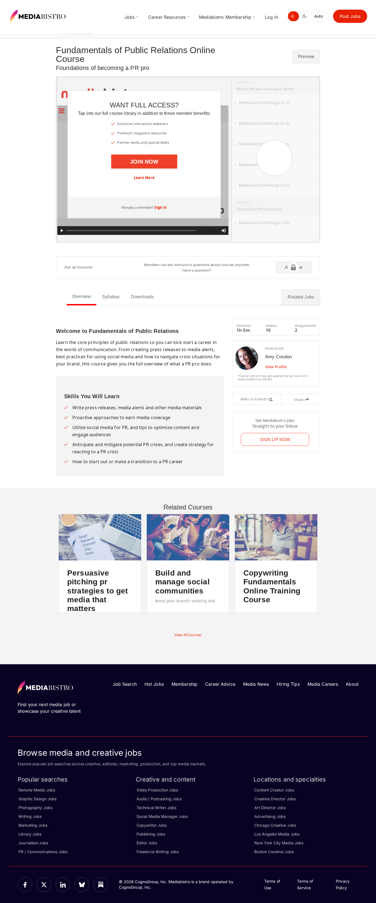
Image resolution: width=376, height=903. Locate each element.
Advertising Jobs (269, 816)
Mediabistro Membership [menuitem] (225, 17)
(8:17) (264, 103)
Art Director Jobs (270, 807)
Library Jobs (30, 834)
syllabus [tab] (110, 296)
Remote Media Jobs (36, 790)
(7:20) (264, 144)
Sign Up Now (275, 439)
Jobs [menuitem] (129, 17)
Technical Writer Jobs (156, 807)
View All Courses (188, 634)
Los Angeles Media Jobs (276, 834)
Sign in (160, 207)
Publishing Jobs (151, 834)
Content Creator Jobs (274, 790)
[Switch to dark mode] (305, 16)
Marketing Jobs (32, 825)
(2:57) (264, 185)
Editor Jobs (147, 842)
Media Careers (322, 684)
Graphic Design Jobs (37, 798)
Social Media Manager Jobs (162, 816)
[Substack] (101, 884)
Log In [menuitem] (271, 17)
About (352, 684)
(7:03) (264, 223)
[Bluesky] (82, 884)
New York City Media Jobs (278, 842)
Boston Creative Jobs (274, 851)
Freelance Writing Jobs (158, 851)
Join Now (144, 162)
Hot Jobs (154, 684)
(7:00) (264, 164)
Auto (318, 16)
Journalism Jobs (33, 842)
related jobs (301, 297)
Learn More (144, 177)
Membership (184, 684)
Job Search (125, 684)
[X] (44, 884)
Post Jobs (350, 16)
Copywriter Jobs (152, 825)
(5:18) (264, 123)
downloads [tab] (142, 296)
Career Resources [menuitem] (167, 17)
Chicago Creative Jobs (275, 825)
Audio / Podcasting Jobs (159, 798)
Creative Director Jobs (275, 798)
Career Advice (220, 684)
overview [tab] (81, 296)
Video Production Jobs (157, 790)
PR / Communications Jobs (42, 851)
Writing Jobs (30, 816)
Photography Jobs (35, 807)
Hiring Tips (288, 684)
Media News (256, 684)
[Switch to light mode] (293, 16)
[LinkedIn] (63, 884)
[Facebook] (25, 884)
